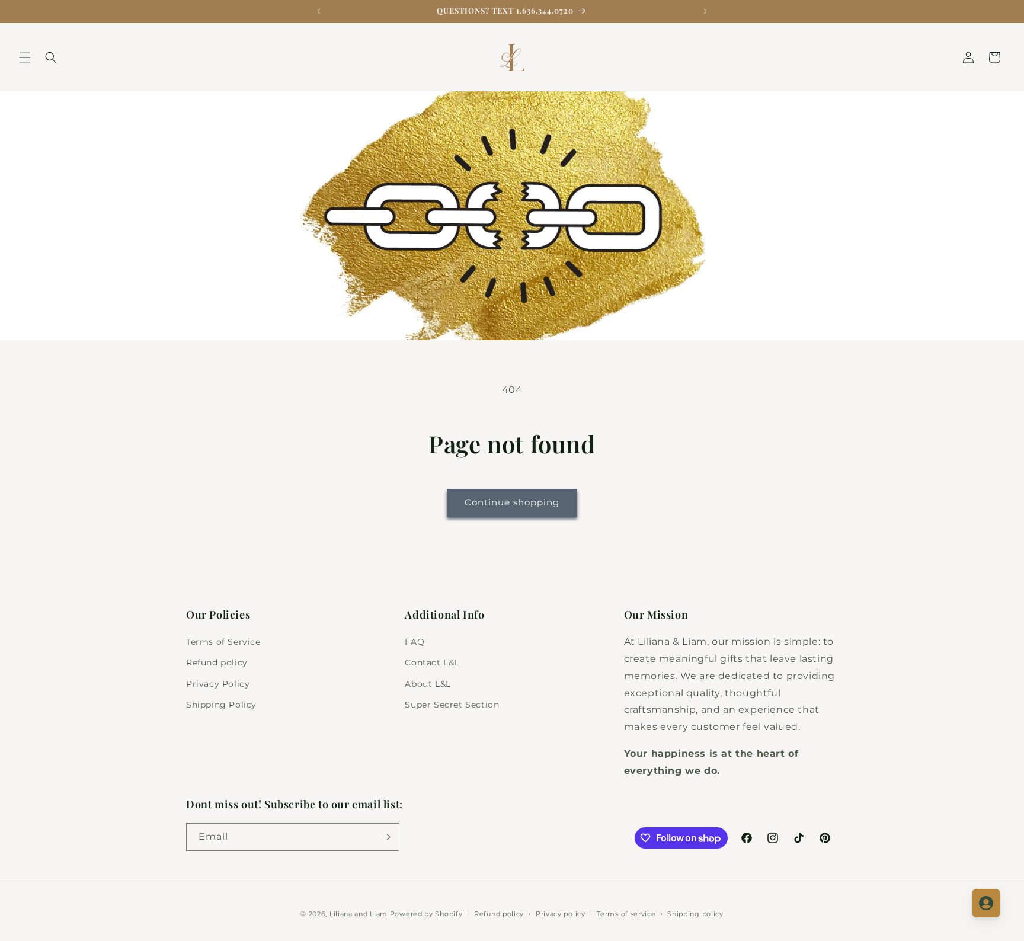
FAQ (414, 641)
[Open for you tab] (986, 903)
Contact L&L (432, 662)
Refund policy (217, 662)
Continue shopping (512, 502)
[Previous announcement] (319, 11)
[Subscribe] (386, 837)
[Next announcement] (705, 11)
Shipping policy (695, 914)
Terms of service (626, 914)
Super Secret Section (452, 704)
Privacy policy (560, 914)
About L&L (427, 683)
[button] (25, 57)
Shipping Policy (221, 704)
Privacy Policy (217, 683)
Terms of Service (223, 641)
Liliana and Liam (358, 914)
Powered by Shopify (426, 914)
